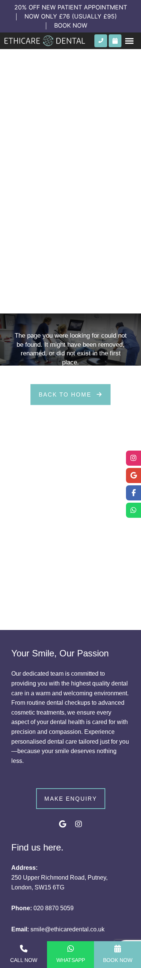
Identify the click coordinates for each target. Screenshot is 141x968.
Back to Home (66, 394)
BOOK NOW (70, 25)
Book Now (117, 960)
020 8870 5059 (53, 908)
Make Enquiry (70, 798)
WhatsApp (70, 960)
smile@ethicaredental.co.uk (67, 929)
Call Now (23, 960)
